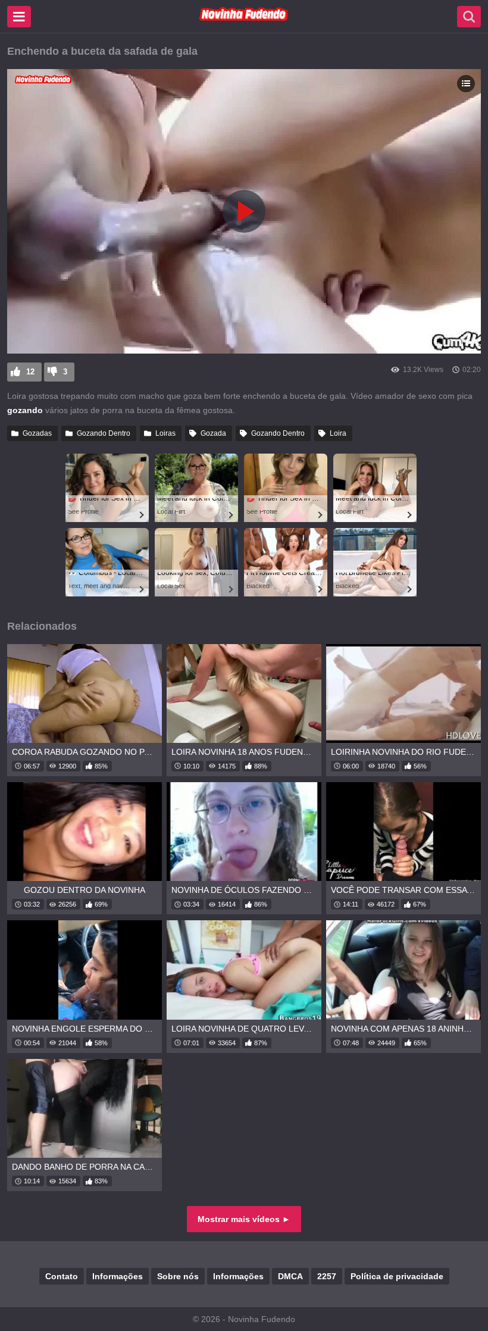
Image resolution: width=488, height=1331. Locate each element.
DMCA (290, 1276)
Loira (338, 433)
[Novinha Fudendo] (244, 18)
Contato (61, 1276)
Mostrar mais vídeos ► (244, 1219)
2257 (326, 1276)
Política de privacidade (397, 1276)
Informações (117, 1276)
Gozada (213, 433)
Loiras (165, 433)
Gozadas (37, 433)
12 (30, 371)
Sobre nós (178, 1276)
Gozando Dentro (103, 433)
